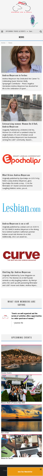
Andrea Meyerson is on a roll (15, 223)
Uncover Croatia (6, 373)
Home (3, 43)
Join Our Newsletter (25, 471)
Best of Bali (32, 31)
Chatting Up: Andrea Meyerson (16, 272)
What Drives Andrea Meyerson (16, 175)
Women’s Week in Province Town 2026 (13, 403)
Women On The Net (7, 458)
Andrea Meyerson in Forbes (14, 75)
